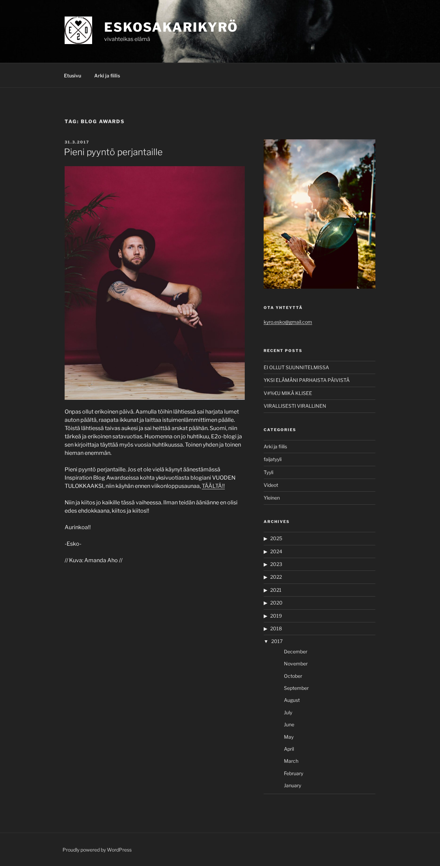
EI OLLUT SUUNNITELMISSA (296, 367)
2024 (276, 551)
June (289, 724)
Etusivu (72, 75)
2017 (277, 641)
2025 (276, 538)
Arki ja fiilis (107, 75)
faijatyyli (273, 459)
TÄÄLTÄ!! (213, 486)
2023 (276, 564)
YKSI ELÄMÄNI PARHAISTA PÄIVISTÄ (307, 380)
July (288, 712)
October (293, 676)
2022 (276, 577)
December (295, 651)
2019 (276, 616)
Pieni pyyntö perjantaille (113, 152)
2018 (276, 628)
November (296, 663)
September (296, 688)
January (292, 785)
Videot (271, 485)
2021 (276, 590)
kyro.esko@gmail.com (288, 322)
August (292, 700)
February (293, 773)
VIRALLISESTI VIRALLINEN (295, 406)
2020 (276, 603)
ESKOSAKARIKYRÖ (171, 27)
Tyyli (268, 472)
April (289, 749)
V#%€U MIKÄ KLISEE (288, 393)
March (291, 761)
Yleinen (272, 498)
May (289, 737)
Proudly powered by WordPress (97, 850)
